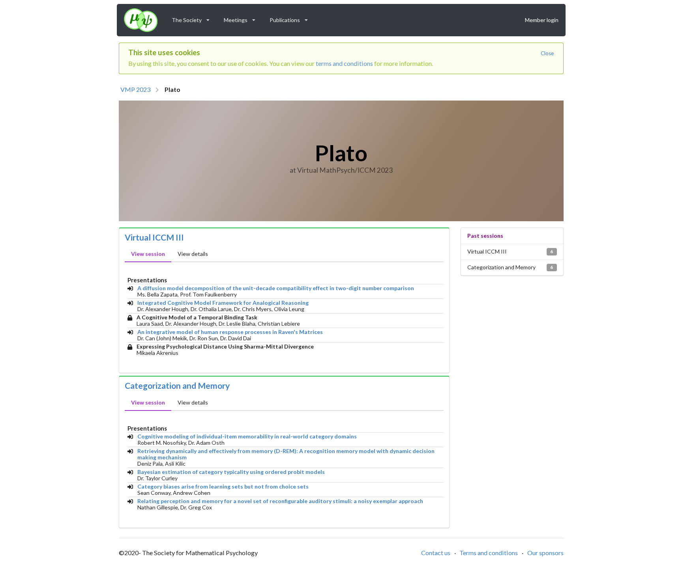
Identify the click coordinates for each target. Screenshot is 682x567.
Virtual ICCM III (154, 237)
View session (148, 253)
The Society (193, 18)
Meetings (242, 18)
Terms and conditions (488, 552)
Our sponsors (545, 552)
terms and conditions (344, 63)
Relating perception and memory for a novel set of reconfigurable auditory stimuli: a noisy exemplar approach (280, 501)
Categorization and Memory (177, 385)
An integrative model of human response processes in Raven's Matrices (230, 332)
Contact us (435, 552)
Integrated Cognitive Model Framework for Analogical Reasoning (223, 303)
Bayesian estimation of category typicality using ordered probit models (231, 472)
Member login (541, 20)
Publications (291, 18)
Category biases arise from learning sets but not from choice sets (223, 486)
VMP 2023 (135, 89)
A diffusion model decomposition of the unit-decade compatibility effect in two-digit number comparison (275, 288)
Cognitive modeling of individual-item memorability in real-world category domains (247, 436)
